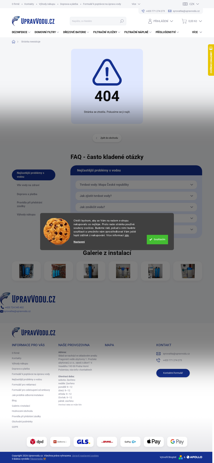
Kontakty (29, 4)
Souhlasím (159, 239)
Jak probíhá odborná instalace (27, 395)
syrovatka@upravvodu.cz (17, 311)
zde (127, 235)
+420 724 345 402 (14, 307)
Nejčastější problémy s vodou (27, 379)
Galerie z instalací (21, 405)
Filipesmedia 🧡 (38, 458)
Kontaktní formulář (173, 373)
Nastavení (79, 242)
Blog (14, 400)
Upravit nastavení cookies (85, 455)
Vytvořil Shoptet (168, 457)
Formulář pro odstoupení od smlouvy (31, 390)
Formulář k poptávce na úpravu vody (102, 4)
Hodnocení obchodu (22, 411)
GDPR (15, 427)
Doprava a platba (69, 4)
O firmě (15, 4)
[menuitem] (21, 32)
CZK (191, 4)
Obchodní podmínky (22, 421)
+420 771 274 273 (172, 360)
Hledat (121, 21)
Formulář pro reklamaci (24, 384)
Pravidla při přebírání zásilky (26, 416)
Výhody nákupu (47, 4)
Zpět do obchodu (109, 138)
